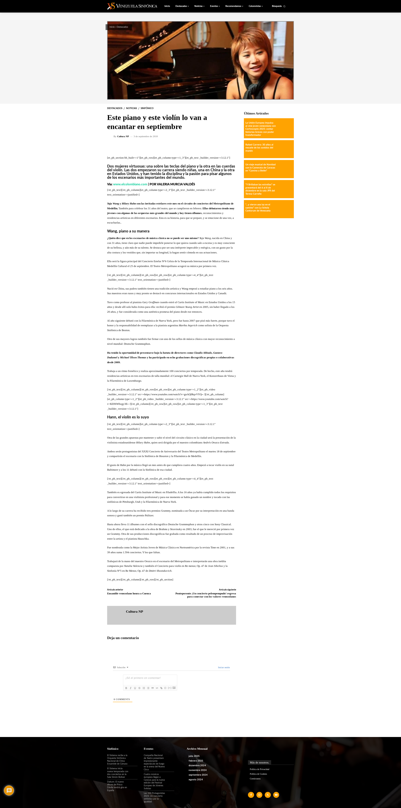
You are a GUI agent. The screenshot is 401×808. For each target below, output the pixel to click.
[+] (170, 688)
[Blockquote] (152, 688)
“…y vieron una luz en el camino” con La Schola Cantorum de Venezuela (258, 207)
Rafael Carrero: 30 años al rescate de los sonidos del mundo (259, 148)
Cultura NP (123, 136)
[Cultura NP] (111, 136)
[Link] (161, 688)
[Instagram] (259, 795)
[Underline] (135, 688)
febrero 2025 (196, 760)
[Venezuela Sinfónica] (128, 6)
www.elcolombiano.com (130, 184)
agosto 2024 (196, 779)
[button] (279, 6)
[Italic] (130, 688)
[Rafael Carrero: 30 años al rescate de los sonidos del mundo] (284, 149)
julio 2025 (194, 756)
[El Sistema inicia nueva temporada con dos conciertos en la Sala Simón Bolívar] (133, 771)
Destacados (122, 27)
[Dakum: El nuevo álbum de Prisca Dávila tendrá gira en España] (133, 784)
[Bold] (126, 688)
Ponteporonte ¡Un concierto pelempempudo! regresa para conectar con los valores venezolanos (205, 595)
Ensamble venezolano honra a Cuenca (129, 593)
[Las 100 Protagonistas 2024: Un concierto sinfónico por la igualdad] (169, 796)
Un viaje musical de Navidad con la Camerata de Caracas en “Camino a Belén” (260, 167)
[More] (231, 146)
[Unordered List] (148, 688)
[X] (268, 795)
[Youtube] (276, 795)
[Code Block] (157, 688)
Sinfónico (147, 108)
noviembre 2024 (197, 770)
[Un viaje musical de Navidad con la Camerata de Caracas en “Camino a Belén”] (284, 169)
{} (165, 688)
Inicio (112, 27)
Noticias (131, 108)
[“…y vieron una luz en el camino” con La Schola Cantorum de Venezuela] (284, 209)
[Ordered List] (144, 688)
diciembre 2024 (197, 765)
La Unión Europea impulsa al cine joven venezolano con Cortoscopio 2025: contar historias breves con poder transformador (260, 129)
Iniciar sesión (223, 667)
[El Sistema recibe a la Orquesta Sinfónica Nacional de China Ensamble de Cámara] (133, 758)
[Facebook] (251, 795)
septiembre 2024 (198, 774)
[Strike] (139, 688)
